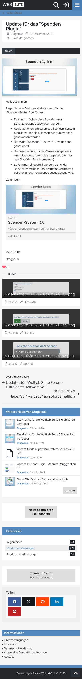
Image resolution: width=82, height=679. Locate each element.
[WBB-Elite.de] (27, 5)
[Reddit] (42, 601)
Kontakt (9, 656)
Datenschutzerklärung (18, 648)
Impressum (11, 644)
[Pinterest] (14, 611)
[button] (56, 601)
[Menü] (77, 5)
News (8, 51)
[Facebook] (14, 601)
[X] (28, 601)
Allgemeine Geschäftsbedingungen (26, 652)
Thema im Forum (41, 575)
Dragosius (39, 412)
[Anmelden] (66, 5)
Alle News (70, 490)
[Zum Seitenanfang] (75, 673)
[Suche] (56, 5)
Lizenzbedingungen (16, 640)
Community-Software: (41, 673)
